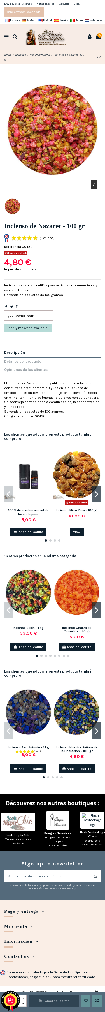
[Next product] (100, 57)
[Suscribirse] (96, 876)
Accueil (64, 4)
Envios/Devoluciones (18, 4)
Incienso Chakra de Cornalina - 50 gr (76, 629)
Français (15, 20)
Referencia (12, 247)
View (76, 532)
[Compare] (49, 461)
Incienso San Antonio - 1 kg (28, 747)
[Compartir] (6, 307)
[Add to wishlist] (85, 1001)
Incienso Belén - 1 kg (28, 628)
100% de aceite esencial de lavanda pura (28, 512)
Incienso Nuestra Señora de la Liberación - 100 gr (76, 749)
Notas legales (46, 4)
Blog (77, 4)
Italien (79, 20)
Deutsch (31, 20)
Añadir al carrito (57, 1001)
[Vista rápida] (49, 470)
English (48, 20)
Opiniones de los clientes (26, 370)
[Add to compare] (97, 1001)
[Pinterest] (17, 307)
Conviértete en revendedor (24, 12)
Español (64, 20)
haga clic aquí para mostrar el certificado (62, 977)
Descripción (14, 352)
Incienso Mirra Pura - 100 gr (77, 510)
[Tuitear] (11, 307)
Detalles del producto (22, 361)
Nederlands (95, 20)
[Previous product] (97, 57)
